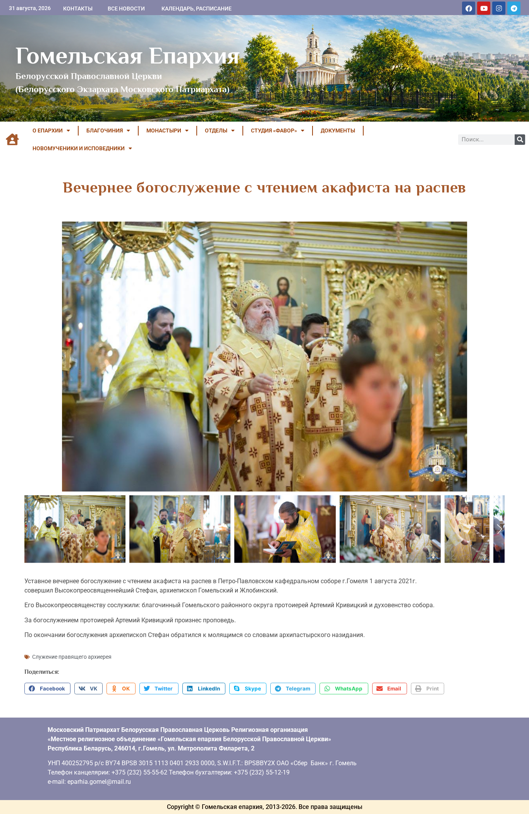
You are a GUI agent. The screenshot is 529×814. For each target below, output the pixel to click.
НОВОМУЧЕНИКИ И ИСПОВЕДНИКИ (79, 148)
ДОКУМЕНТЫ (338, 130)
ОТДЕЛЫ (216, 130)
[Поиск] (520, 139)
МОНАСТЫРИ (163, 130)
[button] (47, 688)
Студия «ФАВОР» (274, 130)
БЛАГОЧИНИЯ (104, 130)
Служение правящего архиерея (72, 657)
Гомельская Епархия (127, 55)
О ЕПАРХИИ (48, 130)
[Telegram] (513, 8)
